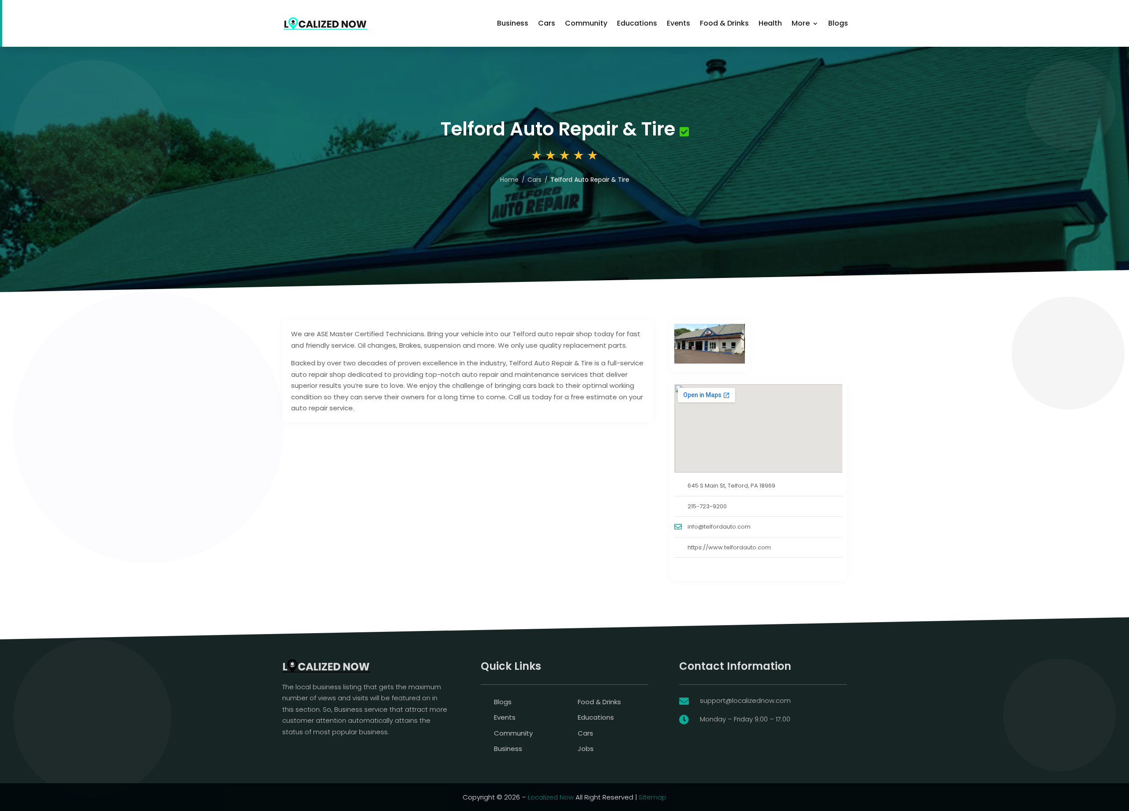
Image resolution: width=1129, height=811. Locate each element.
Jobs (586, 748)
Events (678, 23)
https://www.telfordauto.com (729, 547)
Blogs (838, 23)
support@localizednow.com (745, 700)
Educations (637, 23)
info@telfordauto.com (719, 526)
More (801, 23)
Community (586, 23)
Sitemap (652, 797)
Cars (546, 23)
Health (770, 23)
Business (512, 23)
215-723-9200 (707, 506)
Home (509, 179)
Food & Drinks (724, 23)
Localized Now (551, 797)
